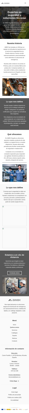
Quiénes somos (14, 327)
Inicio (14, 324)
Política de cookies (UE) (14, 397)
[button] (25, 3)
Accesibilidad (14, 400)
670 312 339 (14, 371)
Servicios (14, 330)
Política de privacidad (14, 394)
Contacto (14, 341)
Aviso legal (14, 392)
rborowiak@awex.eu (14, 377)
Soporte (14, 335)
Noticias (14, 338)
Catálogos (14, 333)
